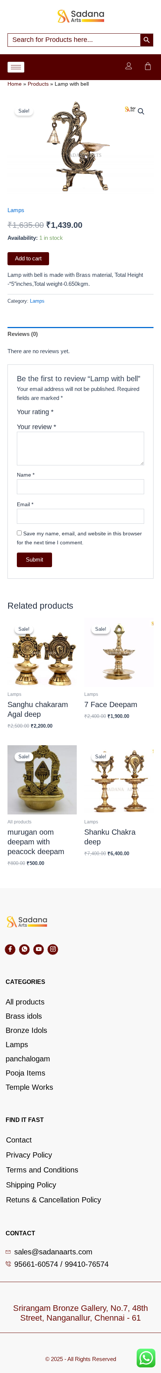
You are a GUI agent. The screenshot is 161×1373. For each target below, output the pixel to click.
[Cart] (148, 66)
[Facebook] (10, 949)
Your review (36, 427)
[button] (141, 111)
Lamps (15, 210)
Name (25, 475)
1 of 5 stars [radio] (60, 414)
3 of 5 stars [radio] (76, 414)
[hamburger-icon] (15, 67)
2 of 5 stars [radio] (68, 414)
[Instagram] (52, 949)
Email (25, 504)
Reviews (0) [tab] (22, 334)
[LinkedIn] (38, 949)
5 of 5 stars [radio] (92, 414)
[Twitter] (24, 949)
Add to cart (28, 259)
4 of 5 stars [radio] (84, 414)
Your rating (35, 412)
